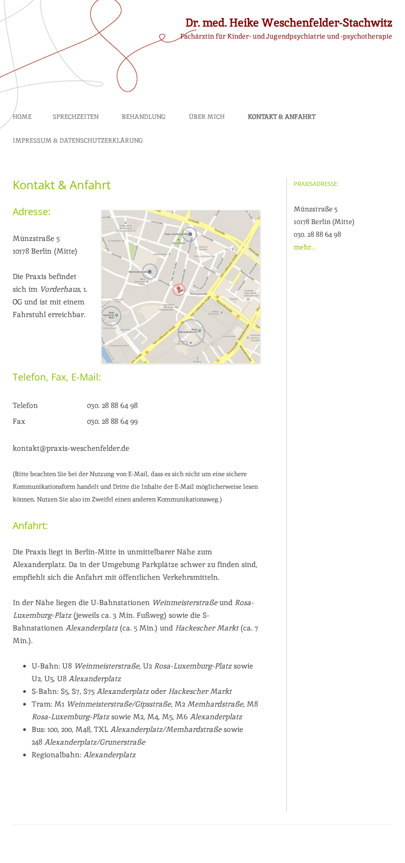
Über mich (207, 117)
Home (22, 117)
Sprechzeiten (76, 117)
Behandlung (144, 117)
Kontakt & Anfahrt (281, 117)
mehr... (305, 247)
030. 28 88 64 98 (112, 405)
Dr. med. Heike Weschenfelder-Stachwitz (289, 22)
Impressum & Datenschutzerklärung (78, 140)
